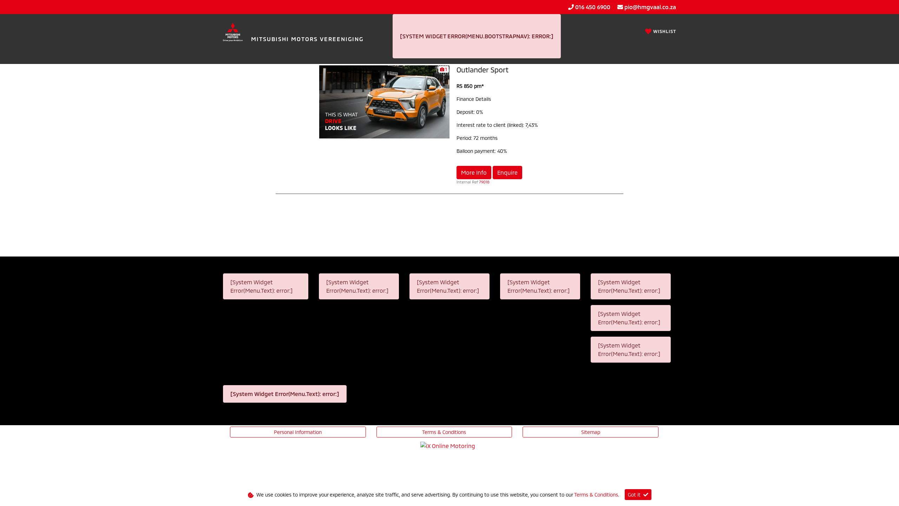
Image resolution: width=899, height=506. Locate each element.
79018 (484, 182)
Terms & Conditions (444, 432)
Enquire (507, 172)
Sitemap (590, 432)
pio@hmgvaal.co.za (650, 7)
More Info (474, 172)
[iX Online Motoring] (449, 445)
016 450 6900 (592, 7)
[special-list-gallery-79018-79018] (384, 101)
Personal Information (298, 432)
